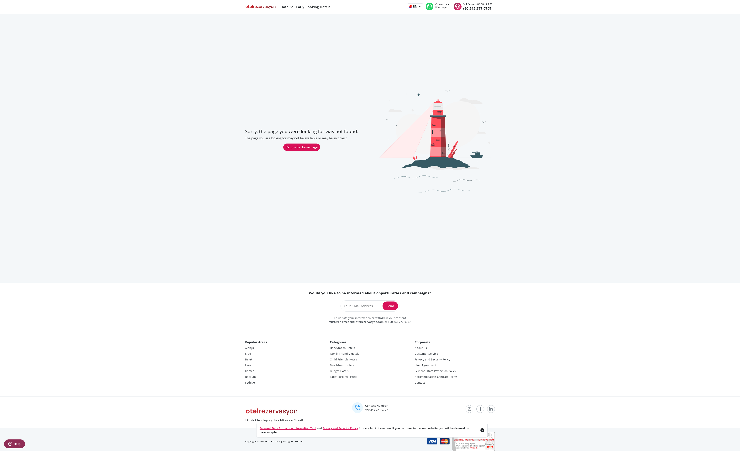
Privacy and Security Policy (432, 359)
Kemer (249, 371)
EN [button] (415, 6)
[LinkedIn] (491, 409)
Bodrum (250, 377)
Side (248, 353)
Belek (248, 359)
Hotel (285, 7)
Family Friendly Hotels (344, 353)
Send (390, 306)
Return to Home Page (302, 147)
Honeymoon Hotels (342, 348)
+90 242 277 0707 (399, 322)
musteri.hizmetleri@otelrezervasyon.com (356, 322)
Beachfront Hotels (342, 365)
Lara (248, 365)
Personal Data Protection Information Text (288, 428)
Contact (420, 382)
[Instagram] (469, 409)
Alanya (249, 348)
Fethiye (250, 382)
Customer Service (426, 353)
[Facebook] (480, 409)
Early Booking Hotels (313, 7)
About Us (421, 348)
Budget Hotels (339, 371)
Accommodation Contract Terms (436, 377)
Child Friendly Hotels (344, 359)
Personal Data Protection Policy (435, 371)
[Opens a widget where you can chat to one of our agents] (14, 444)
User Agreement (425, 365)
